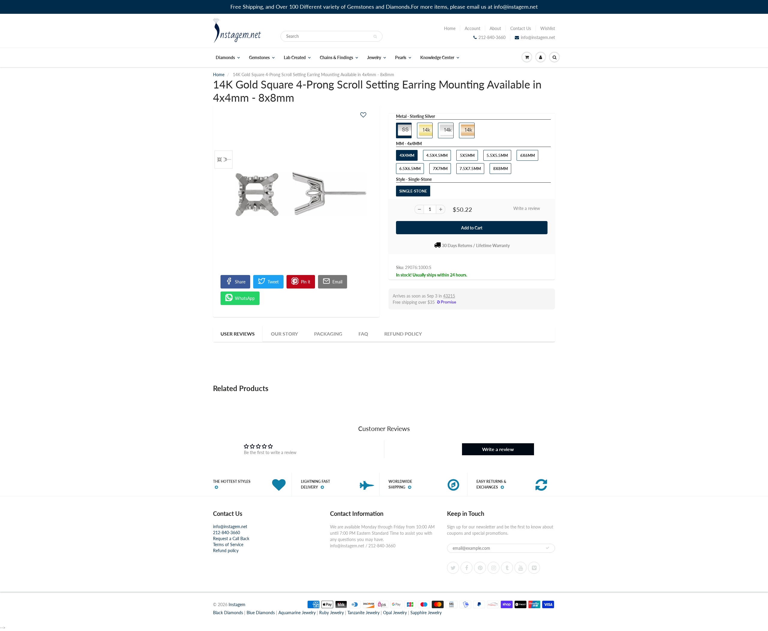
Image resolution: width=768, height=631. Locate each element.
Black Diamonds (228, 612)
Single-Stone (413, 191)
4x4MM (407, 155)
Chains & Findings (336, 57)
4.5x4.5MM (437, 155)
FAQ (363, 333)
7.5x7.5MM (470, 168)
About (495, 28)
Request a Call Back (231, 538)
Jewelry (374, 57)
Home (449, 28)
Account (472, 28)
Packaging (328, 333)
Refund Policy (403, 333)
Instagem (237, 604)
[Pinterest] (480, 568)
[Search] (375, 36)
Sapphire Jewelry (426, 612)
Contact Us (520, 28)
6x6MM (527, 155)
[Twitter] (453, 568)
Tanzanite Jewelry (363, 612)
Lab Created (295, 57)
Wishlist (547, 28)
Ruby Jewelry (331, 612)
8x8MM (500, 168)
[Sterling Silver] (296, 194)
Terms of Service (228, 544)
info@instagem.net (538, 37)
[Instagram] (494, 568)
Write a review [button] (498, 449)
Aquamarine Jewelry (297, 612)
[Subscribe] (547, 548)
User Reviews (237, 333)
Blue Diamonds (261, 612)
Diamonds (225, 57)
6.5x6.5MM (410, 168)
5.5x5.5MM (497, 155)
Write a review (526, 208)
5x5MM (467, 155)
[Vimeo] (534, 568)
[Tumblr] (507, 568)
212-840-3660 (492, 37)
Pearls (400, 57)
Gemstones (259, 57)
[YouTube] (520, 568)
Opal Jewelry (395, 612)
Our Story (284, 333)
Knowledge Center (437, 57)
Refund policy (225, 550)
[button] (363, 114)
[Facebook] (466, 568)
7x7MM (440, 168)
